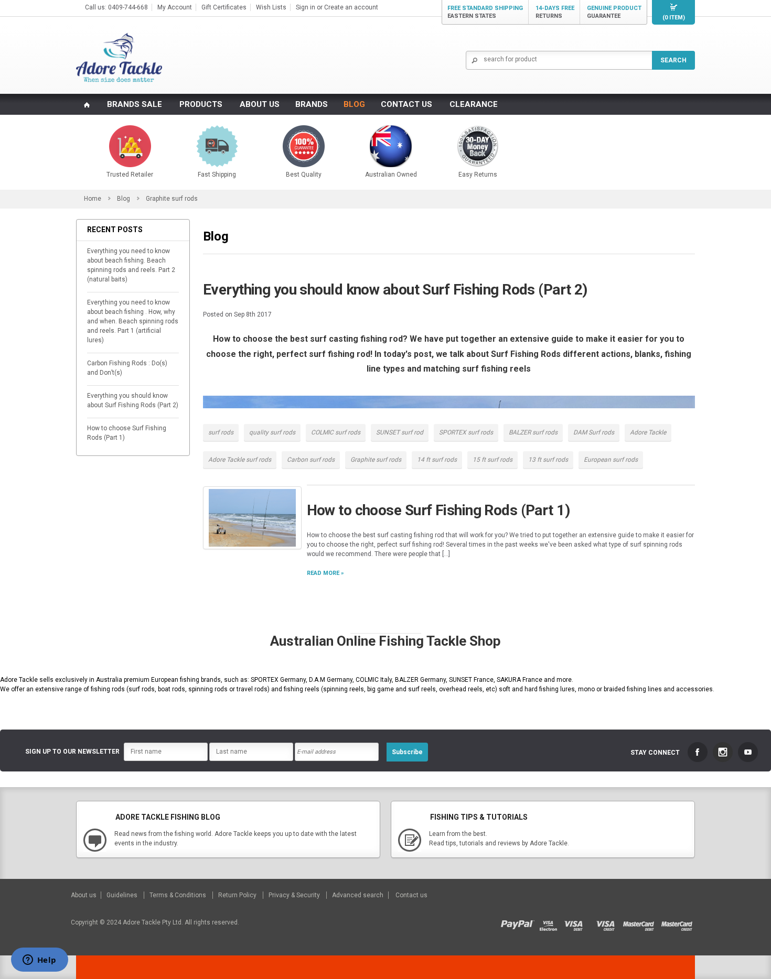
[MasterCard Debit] (642, 922)
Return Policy (238, 895)
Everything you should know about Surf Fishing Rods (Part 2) (132, 400)
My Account (174, 7)
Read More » (325, 573)
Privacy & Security (295, 895)
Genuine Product (614, 12)
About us (84, 895)
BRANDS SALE (134, 104)
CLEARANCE (473, 104)
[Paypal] (520, 922)
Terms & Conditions (178, 895)
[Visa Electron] (551, 922)
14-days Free (555, 12)
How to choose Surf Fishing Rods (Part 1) (126, 433)
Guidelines (122, 895)
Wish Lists (271, 7)
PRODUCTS (200, 104)
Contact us (411, 895)
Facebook (698, 752)
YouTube (748, 752)
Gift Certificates (224, 7)
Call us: (96, 7)
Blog (123, 198)
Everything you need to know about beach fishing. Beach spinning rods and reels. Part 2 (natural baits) (131, 265)
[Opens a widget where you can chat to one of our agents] (39, 961)
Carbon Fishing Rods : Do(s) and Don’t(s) (127, 368)
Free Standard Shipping (485, 12)
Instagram (723, 752)
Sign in (305, 7)
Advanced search (357, 895)
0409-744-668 (128, 7)
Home (92, 198)
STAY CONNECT (655, 752)
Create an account (351, 7)
